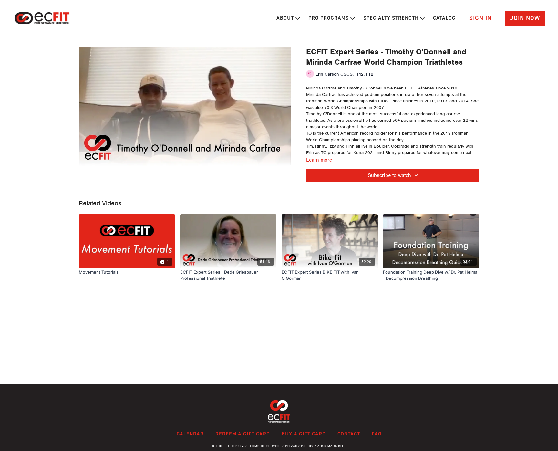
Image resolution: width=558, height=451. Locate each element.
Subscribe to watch (389, 175)
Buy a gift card (304, 433)
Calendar (190, 433)
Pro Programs (329, 18)
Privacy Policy (299, 446)
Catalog (444, 18)
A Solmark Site (331, 446)
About (285, 18)
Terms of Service (264, 446)
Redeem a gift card (242, 433)
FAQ (377, 433)
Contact (348, 433)
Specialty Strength (391, 18)
